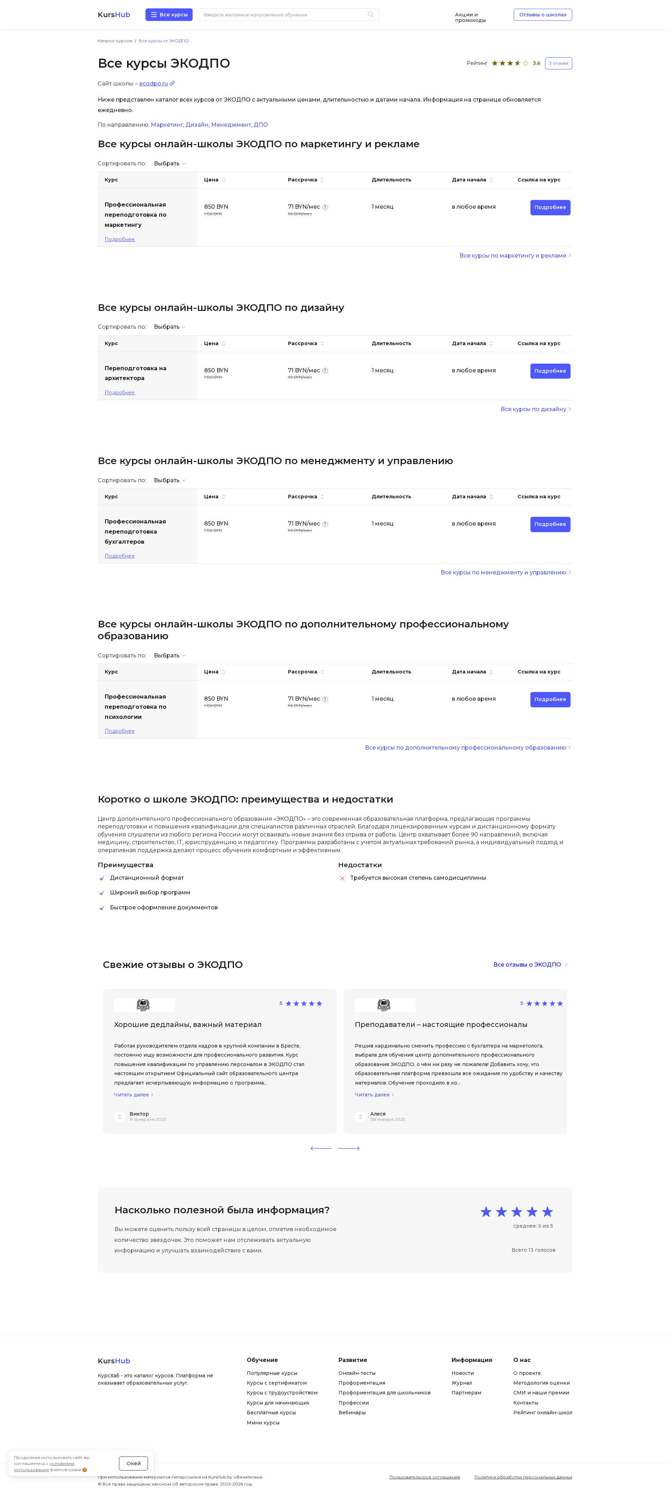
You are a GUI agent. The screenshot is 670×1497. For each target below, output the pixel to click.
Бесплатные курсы (271, 1412)
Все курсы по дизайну (533, 409)
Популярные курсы (272, 1373)
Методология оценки (541, 1383)
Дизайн (197, 124)
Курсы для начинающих (278, 1403)
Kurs (114, 14)
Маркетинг (167, 124)
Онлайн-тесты (356, 1373)
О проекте (527, 1373)
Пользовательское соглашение (424, 1477)
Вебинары (352, 1412)
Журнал (462, 1383)
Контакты (525, 1403)
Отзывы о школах (543, 15)
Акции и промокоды (470, 15)
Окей (134, 1463)
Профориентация (361, 1383)
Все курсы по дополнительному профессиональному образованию (465, 747)
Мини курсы (263, 1423)
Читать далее (131, 1095)
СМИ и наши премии (541, 1393)
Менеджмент (231, 124)
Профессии (353, 1403)
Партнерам (466, 1393)
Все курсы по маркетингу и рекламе (513, 255)
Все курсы (174, 15)
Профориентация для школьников (384, 1393)
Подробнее (120, 239)
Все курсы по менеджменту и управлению (503, 572)
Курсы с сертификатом (277, 1383)
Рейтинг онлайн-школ (542, 1412)
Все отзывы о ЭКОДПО (527, 964)
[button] (321, 1148)
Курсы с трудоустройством (282, 1393)
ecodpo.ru (153, 83)
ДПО (261, 124)
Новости (463, 1373)
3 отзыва (558, 63)
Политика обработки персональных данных (523, 1477)
